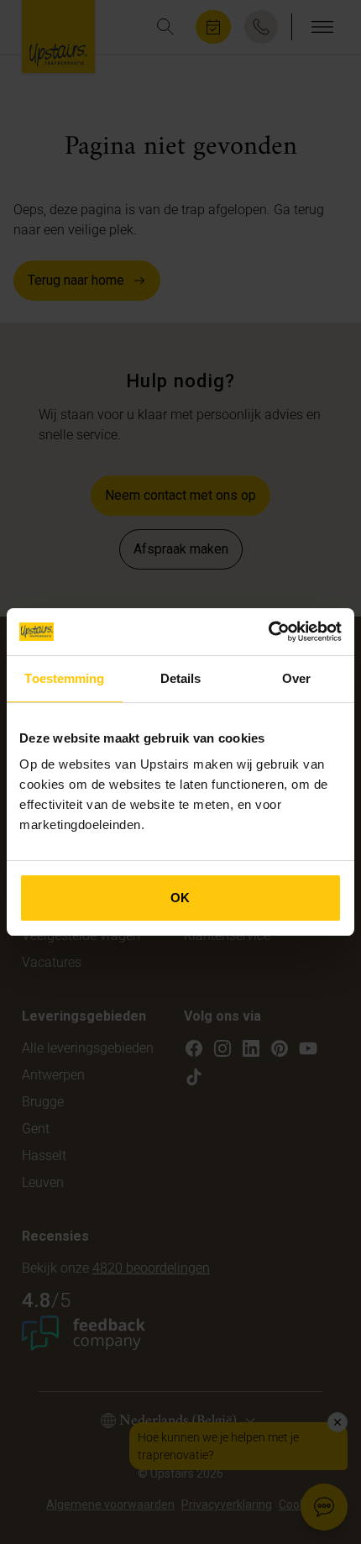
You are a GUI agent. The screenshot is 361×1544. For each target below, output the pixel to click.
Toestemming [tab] (64, 678)
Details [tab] (180, 678)
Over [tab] (296, 678)
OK (180, 897)
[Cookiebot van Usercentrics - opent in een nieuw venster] (268, 632)
